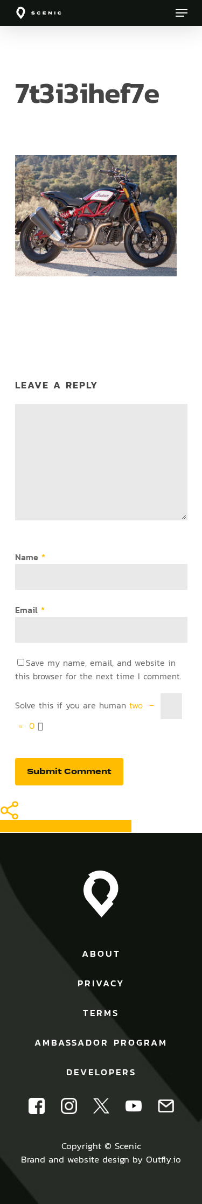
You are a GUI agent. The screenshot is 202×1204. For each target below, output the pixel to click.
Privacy (101, 983)
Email (30, 610)
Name (30, 557)
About (101, 953)
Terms (101, 1012)
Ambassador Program (101, 1042)
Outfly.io (163, 1159)
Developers (101, 1072)
